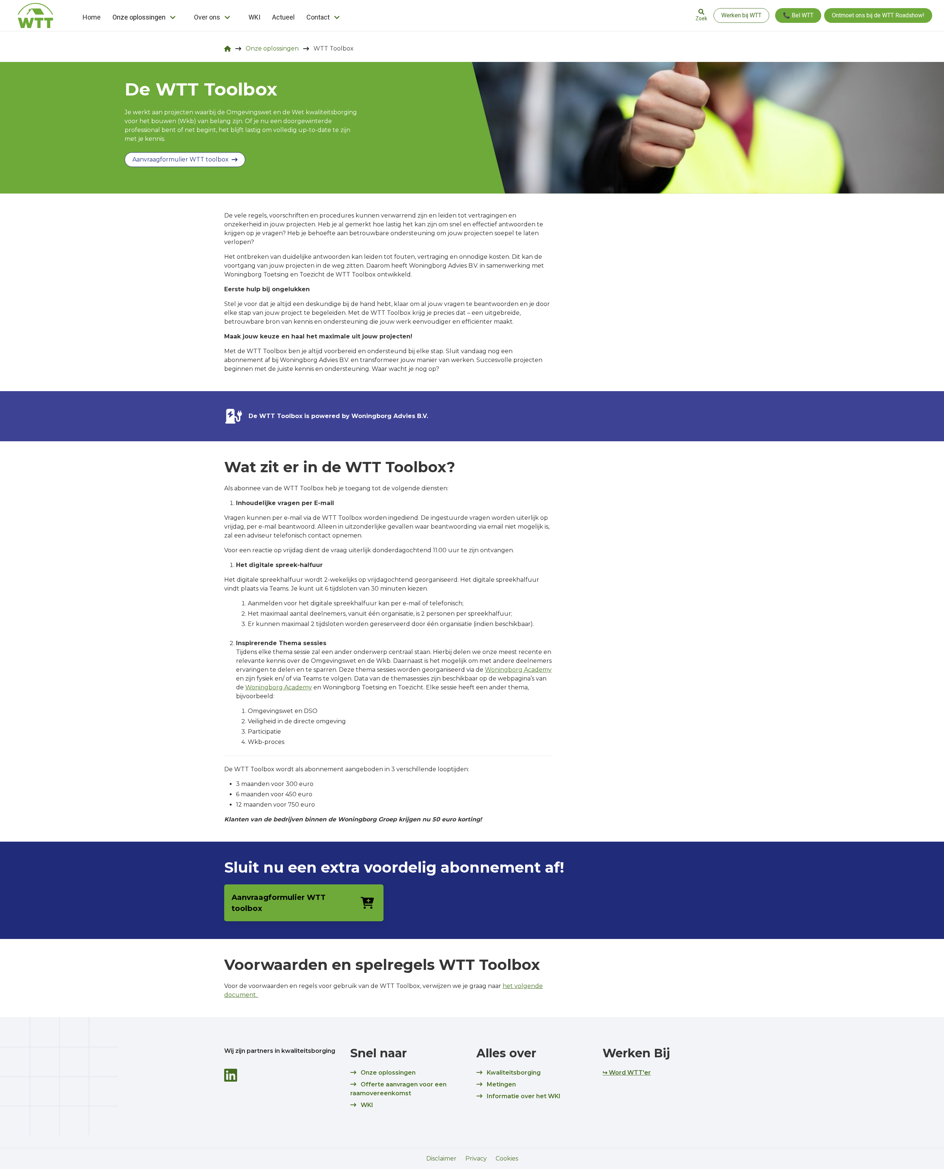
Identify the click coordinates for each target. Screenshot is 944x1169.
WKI (254, 17)
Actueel (283, 17)
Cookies (507, 1158)
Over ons (207, 17)
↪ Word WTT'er (627, 1072)
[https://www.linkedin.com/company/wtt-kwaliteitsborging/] (230, 1075)
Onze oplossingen (139, 17)
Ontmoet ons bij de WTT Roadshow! (878, 15)
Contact (318, 17)
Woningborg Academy (518, 669)
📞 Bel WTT (798, 15)
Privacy (476, 1158)
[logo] (35, 15)
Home (92, 17)
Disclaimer (441, 1158)
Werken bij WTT (741, 15)
